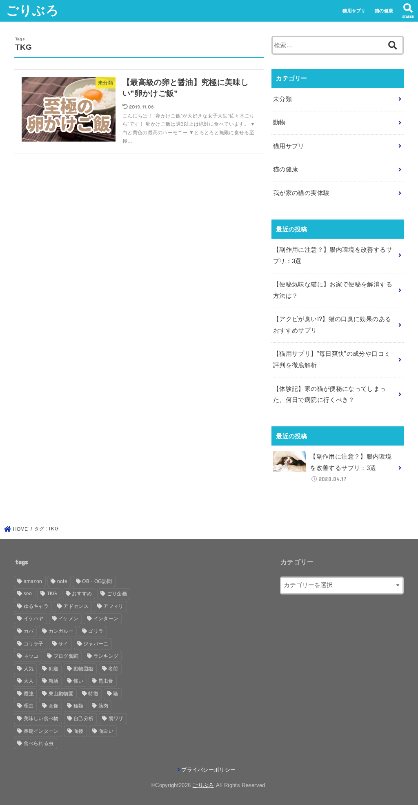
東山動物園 (61, 693)
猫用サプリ (354, 10)
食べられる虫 (39, 743)
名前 (113, 669)
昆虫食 (105, 681)
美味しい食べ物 (41, 718)
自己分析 (83, 718)
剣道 (54, 669)
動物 (279, 122)
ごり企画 (117, 594)
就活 (54, 681)
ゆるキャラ (36, 606)
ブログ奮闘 (66, 656)
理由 (29, 706)
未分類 (282, 99)
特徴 (93, 693)
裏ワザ (116, 718)
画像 (54, 706)
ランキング (106, 656)
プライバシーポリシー (208, 770)
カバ (29, 631)
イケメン (68, 618)
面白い (105, 731)
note (62, 581)
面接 (78, 731)
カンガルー (61, 631)
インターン (106, 618)
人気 (29, 669)
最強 (29, 693)
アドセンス (76, 606)
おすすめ (82, 594)
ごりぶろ (32, 10)
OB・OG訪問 (97, 581)
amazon (33, 581)
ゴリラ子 (34, 644)
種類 (78, 706)
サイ (63, 644)
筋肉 (103, 706)
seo (28, 594)
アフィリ (113, 606)
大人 (29, 681)
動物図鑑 (83, 669)
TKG (52, 594)
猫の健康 (384, 10)
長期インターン (41, 731)
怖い (78, 681)
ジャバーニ (96, 644)
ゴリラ (95, 631)
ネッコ (31, 656)
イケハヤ (34, 618)
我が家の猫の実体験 (301, 193)
